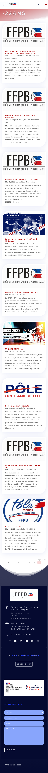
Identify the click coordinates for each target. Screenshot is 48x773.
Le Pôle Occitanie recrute (17, 406)
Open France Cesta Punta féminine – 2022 (22, 466)
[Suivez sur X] (21, 641)
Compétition (30, 56)
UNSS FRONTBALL (14, 349)
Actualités (19, 56)
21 (34, 562)
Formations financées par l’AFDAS (21, 292)
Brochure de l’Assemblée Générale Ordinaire (21, 240)
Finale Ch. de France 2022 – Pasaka (21, 180)
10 (18, 562)
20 (29, 562)
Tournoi (14, 58)
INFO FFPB (30, 243)
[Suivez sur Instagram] (15, 641)
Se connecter (24, 664)
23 (44, 562)
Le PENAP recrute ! (14, 527)
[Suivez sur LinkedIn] (32, 641)
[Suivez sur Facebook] (10, 641)
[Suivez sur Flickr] (38, 641)
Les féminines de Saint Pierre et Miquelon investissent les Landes (20, 52)
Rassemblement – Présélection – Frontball (20, 117)
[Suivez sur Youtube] (26, 641)
